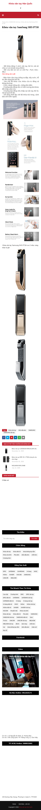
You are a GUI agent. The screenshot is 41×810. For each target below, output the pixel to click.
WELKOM (13, 578)
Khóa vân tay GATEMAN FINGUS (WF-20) (24, 448)
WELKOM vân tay (8, 624)
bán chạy (24, 624)
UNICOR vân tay (22, 620)
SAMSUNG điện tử (22, 617)
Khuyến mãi (14, 611)
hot (4, 627)
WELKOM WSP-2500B (18, 465)
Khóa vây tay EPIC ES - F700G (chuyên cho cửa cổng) (24, 458)
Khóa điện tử (17, 551)
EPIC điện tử (6, 597)
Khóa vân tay (12, 430)
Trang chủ (5, 22)
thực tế (5, 630)
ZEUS (17, 624)
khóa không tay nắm (29, 551)
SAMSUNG (32, 430)
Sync (31, 617)
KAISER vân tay (25, 607)
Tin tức (5, 620)
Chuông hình (7, 558)
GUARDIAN (20, 571)
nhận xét (34, 627)
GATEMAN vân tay (27, 597)
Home (14, 804)
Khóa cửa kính (7, 555)
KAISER (11, 574)
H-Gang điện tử (7, 604)
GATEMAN (12, 571)
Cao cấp (5, 594)
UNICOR (5, 578)
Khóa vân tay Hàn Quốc (20, 3)
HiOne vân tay (31, 604)
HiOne (5, 574)
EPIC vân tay (30, 594)
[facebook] (20, 8)
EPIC (4, 571)
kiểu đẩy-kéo (22, 430)
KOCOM (19, 574)
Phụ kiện (16, 555)
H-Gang (29, 571)
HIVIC (35, 571)
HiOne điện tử (7, 607)
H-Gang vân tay (27, 601)
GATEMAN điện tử (8, 601)
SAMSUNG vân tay (14, 22)
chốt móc (34, 555)
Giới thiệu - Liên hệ (24, 804)
